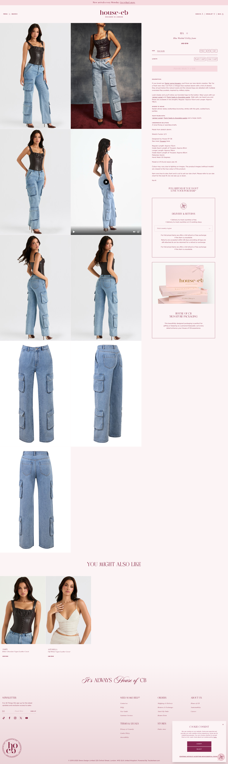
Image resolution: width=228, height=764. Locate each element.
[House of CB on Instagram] (15, 718)
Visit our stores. (122, 3)
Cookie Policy (125, 733)
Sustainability (196, 707)
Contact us (124, 703)
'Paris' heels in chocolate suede (178, 97)
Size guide (161, 51)
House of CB (195, 703)
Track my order (163, 711)
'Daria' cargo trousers (173, 83)
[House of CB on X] (20, 718)
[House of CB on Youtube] (26, 718)
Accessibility (124, 737)
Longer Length (212, 59)
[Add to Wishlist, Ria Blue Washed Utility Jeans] (187, 33)
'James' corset (157, 97)
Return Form (162, 715)
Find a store (162, 729)
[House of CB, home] (114, 13)
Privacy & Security (127, 729)
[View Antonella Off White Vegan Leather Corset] (68, 610)
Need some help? (130, 697)
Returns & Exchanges (165, 707)
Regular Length (200, 59)
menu (5, 14)
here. (215, 737)
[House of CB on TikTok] (3, 718)
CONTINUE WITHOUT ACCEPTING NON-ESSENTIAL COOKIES (199, 756)
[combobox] (183, 229)
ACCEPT (199, 743)
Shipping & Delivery (165, 703)
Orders (162, 697)
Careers (193, 711)
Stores (162, 723)
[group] (184, 43)
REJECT (199, 749)
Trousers (163, 141)
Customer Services (126, 715)
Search (14, 14)
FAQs (122, 707)
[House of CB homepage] (11, 748)
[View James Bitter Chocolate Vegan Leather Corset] (22, 610)
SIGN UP (33, 711)
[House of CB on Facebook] (9, 718)
